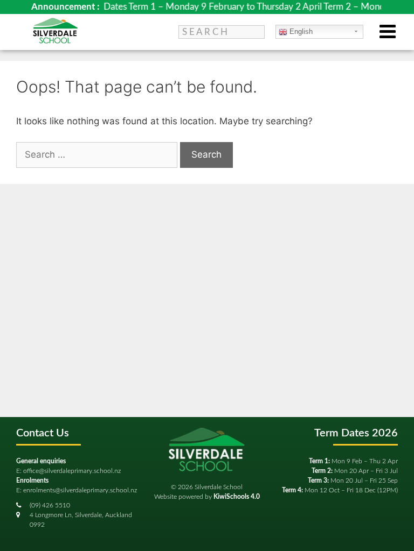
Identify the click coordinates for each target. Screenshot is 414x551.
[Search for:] (98, 154)
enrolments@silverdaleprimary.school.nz (80, 490)
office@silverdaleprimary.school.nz (72, 471)
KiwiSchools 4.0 (236, 496)
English (300, 31)
